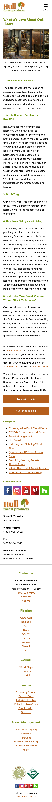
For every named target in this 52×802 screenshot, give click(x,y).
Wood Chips (26, 667)
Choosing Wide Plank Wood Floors (28, 428)
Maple (26, 642)
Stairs (12, 456)
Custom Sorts (26, 696)
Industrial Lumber (26, 700)
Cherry (26, 633)
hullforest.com (14, 350)
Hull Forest (15, 440)
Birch (26, 630)
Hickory (26, 637)
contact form (40, 366)
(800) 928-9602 (26, 592)
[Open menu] (46, 6)
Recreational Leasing (26, 741)
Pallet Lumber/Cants (26, 704)
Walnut (26, 646)
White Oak (26, 617)
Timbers (26, 671)
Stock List (26, 712)
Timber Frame (17, 464)
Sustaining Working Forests (24, 460)
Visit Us (26, 600)
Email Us (26, 596)
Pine (26, 650)
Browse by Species (26, 692)
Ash (26, 625)
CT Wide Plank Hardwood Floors (27, 432)
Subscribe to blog (26, 410)
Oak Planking (26, 708)
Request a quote (26, 399)
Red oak (26, 621)
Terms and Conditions (26, 796)
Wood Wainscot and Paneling (25, 472)
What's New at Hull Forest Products (29, 468)
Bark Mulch (26, 675)
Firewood (26, 737)
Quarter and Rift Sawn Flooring (26, 452)
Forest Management (20, 436)
